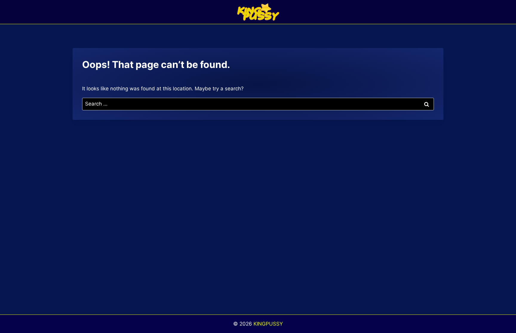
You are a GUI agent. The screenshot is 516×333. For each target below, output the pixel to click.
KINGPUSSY (268, 324)
